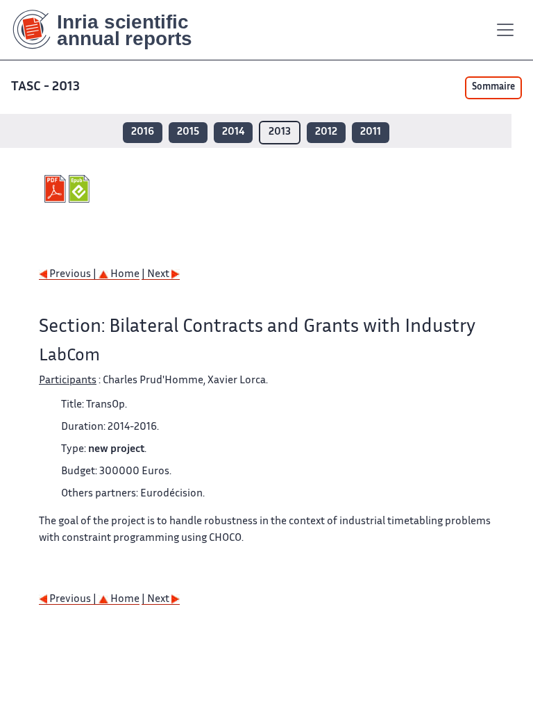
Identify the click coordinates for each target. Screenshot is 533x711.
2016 (142, 132)
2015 (188, 132)
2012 (326, 132)
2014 (233, 132)
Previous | (73, 274)
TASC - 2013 (45, 87)
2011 (370, 132)
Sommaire (493, 87)
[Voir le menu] (505, 30)
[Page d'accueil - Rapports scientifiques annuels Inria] (112, 30)
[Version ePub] (81, 189)
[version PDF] (56, 189)
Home (123, 274)
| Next (156, 274)
